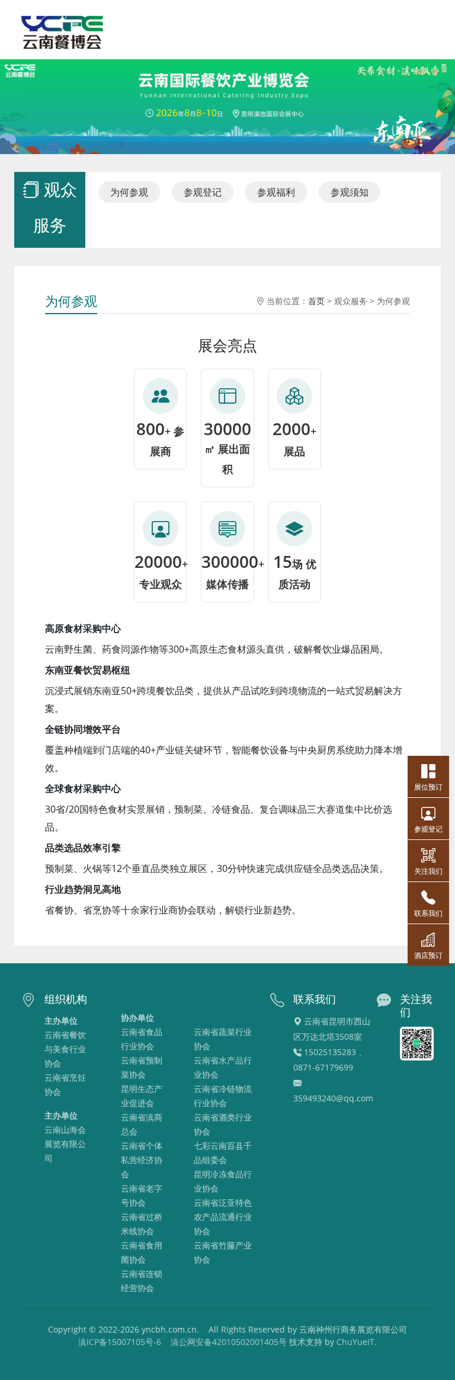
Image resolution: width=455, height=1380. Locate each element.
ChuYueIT (355, 1341)
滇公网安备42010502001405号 (229, 1341)
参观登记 (203, 192)
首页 (316, 300)
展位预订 (428, 787)
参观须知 (350, 192)
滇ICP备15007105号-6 (119, 1341)
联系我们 (428, 913)
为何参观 (129, 192)
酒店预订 (428, 955)
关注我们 (428, 871)
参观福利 (276, 192)
